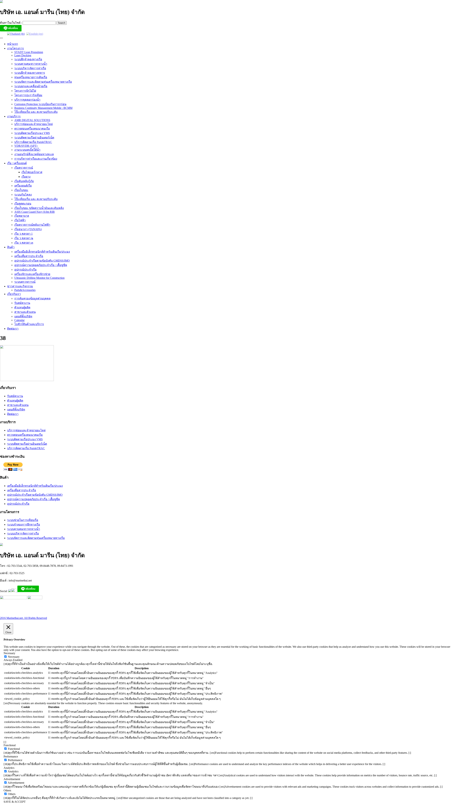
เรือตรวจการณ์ (23, 167)
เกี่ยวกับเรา (14, 293)
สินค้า (11, 247)
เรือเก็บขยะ (21, 190)
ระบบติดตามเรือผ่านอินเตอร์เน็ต (34, 137)
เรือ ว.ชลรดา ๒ (23, 238)
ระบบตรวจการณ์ (25, 281)
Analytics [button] (9, 767)
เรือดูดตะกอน (22, 203)
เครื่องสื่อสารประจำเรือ (28, 256)
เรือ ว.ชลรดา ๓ (23, 242)
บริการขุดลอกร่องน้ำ (27, 99)
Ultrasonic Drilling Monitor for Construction (39, 277)
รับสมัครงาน (22, 302)
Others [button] (7, 790)
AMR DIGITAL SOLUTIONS (32, 120)
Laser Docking (22, 55)
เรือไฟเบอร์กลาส (32, 172)
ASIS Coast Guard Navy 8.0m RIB (34, 211)
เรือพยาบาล (21, 215)
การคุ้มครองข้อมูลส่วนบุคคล (32, 298)
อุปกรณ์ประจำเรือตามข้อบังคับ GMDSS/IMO (42, 260)
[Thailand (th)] (16, 33)
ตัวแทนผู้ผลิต (22, 307)
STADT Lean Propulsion (28, 52)
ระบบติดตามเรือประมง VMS (32, 133)
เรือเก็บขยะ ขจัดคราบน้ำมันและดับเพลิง (39, 208)
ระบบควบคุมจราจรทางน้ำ (30, 63)
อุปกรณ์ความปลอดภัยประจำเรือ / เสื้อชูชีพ (40, 265)
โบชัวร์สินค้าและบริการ (29, 324)
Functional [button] (10, 745)
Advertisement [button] (12, 779)
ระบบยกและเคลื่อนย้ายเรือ (30, 86)
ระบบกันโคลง (23, 194)
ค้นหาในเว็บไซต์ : (11, 22)
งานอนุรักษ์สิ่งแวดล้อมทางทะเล (34, 154)
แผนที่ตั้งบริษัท (23, 316)
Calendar (19, 320)
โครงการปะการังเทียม (28, 95)
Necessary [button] (9, 653)
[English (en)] (34, 33)
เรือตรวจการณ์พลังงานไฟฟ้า (32, 224)
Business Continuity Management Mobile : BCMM (43, 107)
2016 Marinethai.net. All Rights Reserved (23, 618)
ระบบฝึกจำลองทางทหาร (29, 72)
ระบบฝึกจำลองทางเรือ (28, 59)
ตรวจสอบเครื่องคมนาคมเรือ (32, 128)
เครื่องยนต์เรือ (23, 185)
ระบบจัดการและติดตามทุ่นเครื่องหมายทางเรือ (43, 81)
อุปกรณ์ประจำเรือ (25, 269)
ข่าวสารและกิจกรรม (20, 286)
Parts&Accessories (25, 290)
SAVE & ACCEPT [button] (15, 801)
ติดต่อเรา (12, 328)
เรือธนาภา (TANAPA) (28, 229)
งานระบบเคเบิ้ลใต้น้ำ (27, 149)
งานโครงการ (15, 48)
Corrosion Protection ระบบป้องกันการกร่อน (40, 104)
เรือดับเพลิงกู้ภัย (24, 181)
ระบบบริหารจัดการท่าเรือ (30, 68)
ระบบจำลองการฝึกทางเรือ (23, 524)
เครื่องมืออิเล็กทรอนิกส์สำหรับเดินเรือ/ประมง (42, 251)
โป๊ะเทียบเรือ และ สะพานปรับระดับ (36, 111)
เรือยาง (26, 176)
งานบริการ (14, 116)
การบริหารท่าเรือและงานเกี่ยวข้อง (35, 158)
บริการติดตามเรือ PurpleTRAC (33, 142)
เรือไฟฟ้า (20, 220)
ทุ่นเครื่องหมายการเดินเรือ (30, 77)
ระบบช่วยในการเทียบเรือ (22, 520)
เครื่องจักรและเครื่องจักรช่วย (32, 274)
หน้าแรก (12, 43)
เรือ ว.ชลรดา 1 (23, 233)
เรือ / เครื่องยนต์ (17, 163)
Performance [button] (11, 756)
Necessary (14, 656)
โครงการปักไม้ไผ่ (25, 90)
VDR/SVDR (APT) (25, 145)
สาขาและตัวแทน (25, 311)
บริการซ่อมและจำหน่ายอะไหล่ (33, 124)
